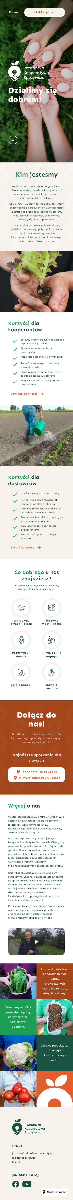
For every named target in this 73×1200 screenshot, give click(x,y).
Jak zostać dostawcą (23, 1157)
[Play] (36, 942)
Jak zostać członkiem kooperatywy (32, 1153)
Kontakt (16, 1162)
